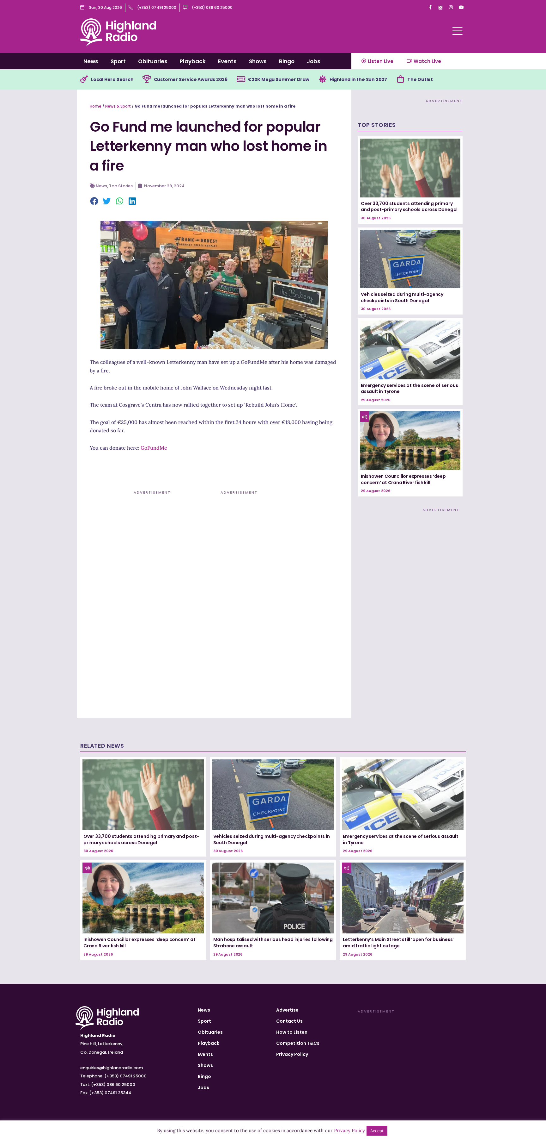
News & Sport (118, 106)
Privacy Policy (292, 1054)
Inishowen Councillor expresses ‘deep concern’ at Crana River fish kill (403, 479)
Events (227, 61)
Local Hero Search (112, 79)
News (90, 61)
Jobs (313, 61)
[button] (94, 201)
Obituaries (152, 61)
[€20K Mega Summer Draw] (241, 79)
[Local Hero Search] (84, 79)
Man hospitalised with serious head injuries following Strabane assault (273, 942)
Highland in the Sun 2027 (358, 79)
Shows (258, 61)
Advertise (287, 1010)
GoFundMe (154, 448)
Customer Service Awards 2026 (191, 79)
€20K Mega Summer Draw (278, 79)
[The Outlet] (400, 79)
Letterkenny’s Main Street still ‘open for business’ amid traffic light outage (398, 942)
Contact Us (289, 1021)
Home (95, 106)
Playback (193, 61)
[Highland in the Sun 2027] (322, 79)
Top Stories (121, 186)
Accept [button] (377, 1130)
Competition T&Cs (297, 1043)
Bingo (286, 61)
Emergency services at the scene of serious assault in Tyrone (409, 388)
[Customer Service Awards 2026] (147, 79)
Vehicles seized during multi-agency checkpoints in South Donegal (402, 297)
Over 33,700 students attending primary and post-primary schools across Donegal (409, 206)
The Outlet (420, 79)
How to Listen (291, 1032)
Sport (118, 61)
